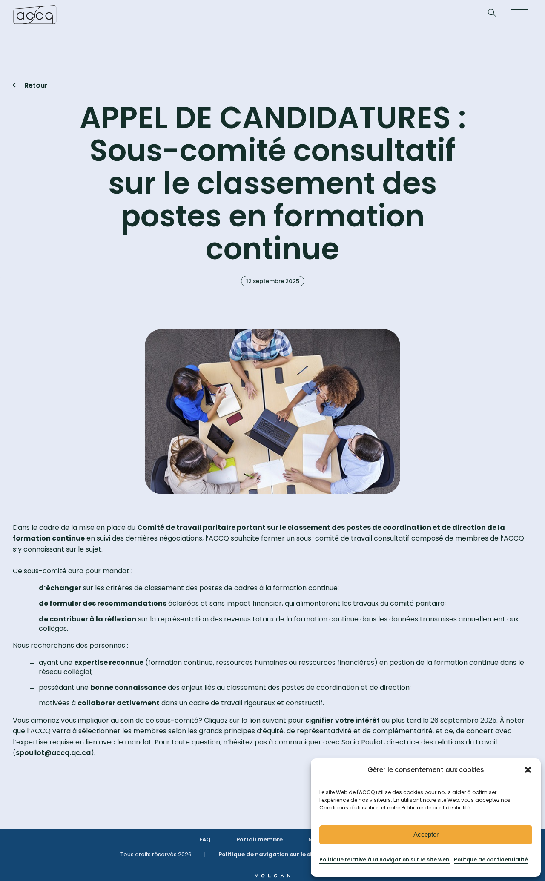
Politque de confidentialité (491, 859)
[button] (528, 770)
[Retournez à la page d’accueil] (35, 14)
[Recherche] (492, 15)
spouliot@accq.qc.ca (53, 753)
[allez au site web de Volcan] (272, 875)
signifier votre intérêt (342, 720)
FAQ (205, 839)
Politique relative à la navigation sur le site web (384, 859)
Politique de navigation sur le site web (274, 854)
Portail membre (259, 839)
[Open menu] (519, 14)
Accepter (426, 834)
